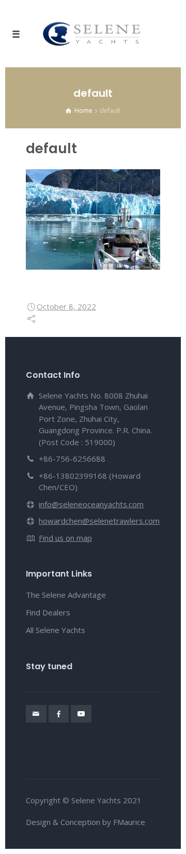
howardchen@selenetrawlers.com (99, 521)
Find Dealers (48, 612)
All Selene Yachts (55, 630)
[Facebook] (59, 714)
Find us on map (65, 538)
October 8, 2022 (66, 306)
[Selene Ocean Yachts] (93, 33)
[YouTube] (81, 714)
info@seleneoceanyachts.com (91, 504)
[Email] (36, 714)
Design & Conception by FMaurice (85, 822)
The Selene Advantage (66, 595)
